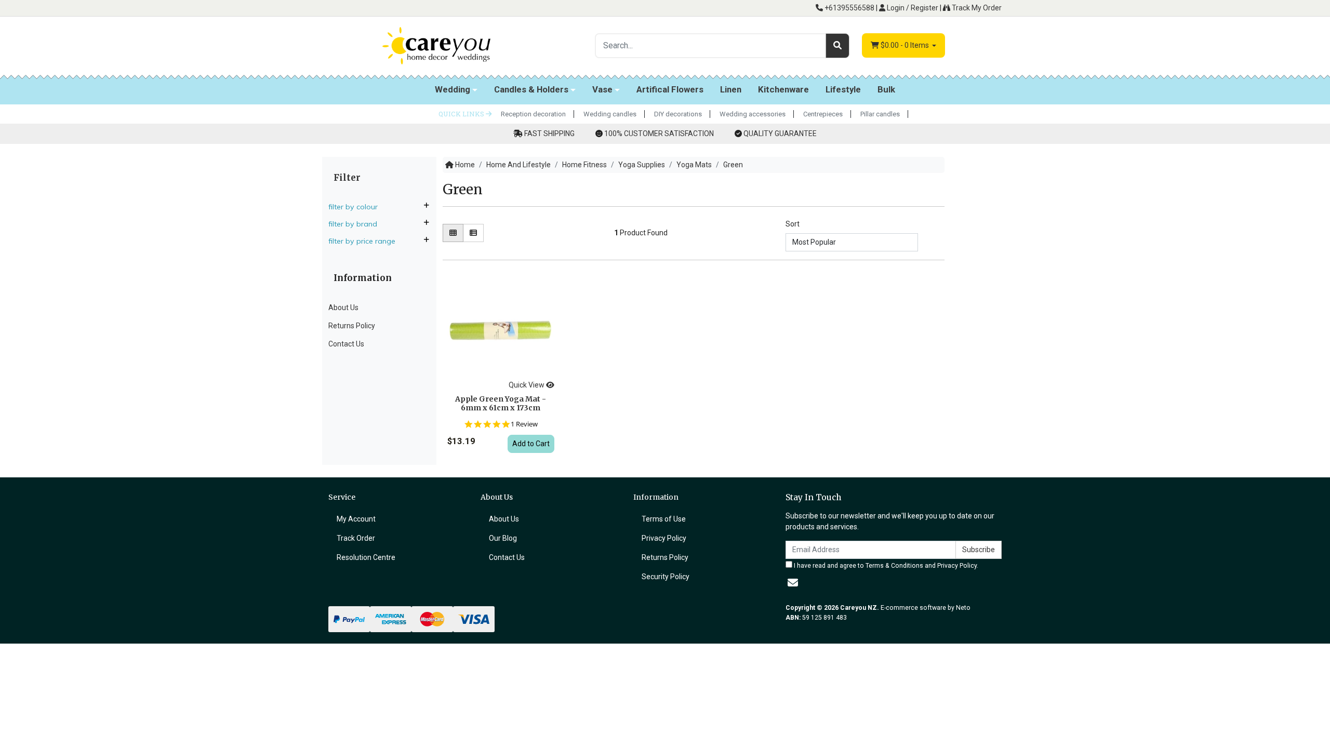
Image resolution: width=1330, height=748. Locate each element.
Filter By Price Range (362, 241)
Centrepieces (823, 114)
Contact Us (346, 344)
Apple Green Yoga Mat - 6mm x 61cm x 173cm (500, 403)
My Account (356, 519)
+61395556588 (848, 8)
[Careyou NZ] (436, 45)
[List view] (473, 233)
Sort (793, 224)
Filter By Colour (354, 206)
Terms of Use (664, 519)
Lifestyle (843, 89)
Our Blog (503, 538)
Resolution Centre (366, 557)
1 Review (524, 424)
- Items (905, 45)
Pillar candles (880, 114)
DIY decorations (678, 114)
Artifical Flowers (669, 89)
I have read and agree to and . (885, 565)
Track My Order (976, 8)
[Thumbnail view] (453, 233)
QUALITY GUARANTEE (780, 133)
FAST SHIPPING (549, 133)
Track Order (356, 538)
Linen (730, 89)
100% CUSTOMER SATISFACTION (659, 133)
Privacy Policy (664, 538)
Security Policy (665, 576)
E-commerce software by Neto (925, 607)
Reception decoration (533, 114)
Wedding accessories (753, 114)
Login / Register (911, 8)
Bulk (886, 89)
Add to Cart (531, 443)
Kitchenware (783, 89)
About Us (343, 307)
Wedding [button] (452, 89)
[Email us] (793, 583)
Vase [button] (602, 89)
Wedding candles (609, 114)
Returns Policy (351, 326)
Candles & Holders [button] (531, 89)
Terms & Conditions (894, 565)
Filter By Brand (353, 224)
